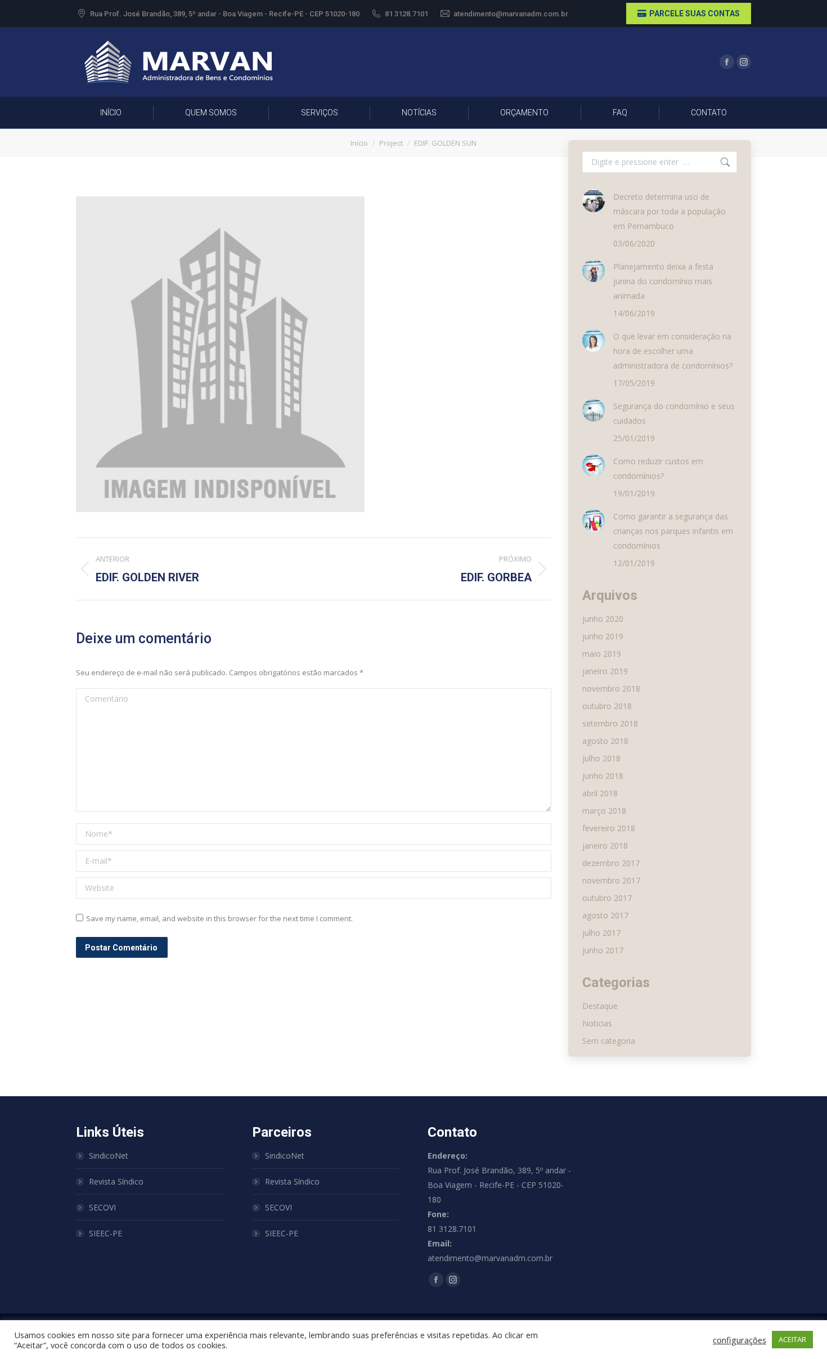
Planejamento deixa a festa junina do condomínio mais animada (663, 281)
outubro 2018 (607, 706)
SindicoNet (108, 1155)
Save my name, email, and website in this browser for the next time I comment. (219, 918)
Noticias (597, 1023)
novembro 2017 (611, 880)
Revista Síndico (116, 1181)
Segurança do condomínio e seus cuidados (674, 413)
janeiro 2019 (605, 671)
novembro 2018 (611, 688)
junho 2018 (602, 775)
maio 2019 (601, 653)
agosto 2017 (605, 915)
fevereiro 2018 (608, 828)
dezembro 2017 (611, 863)
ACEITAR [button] (792, 1339)
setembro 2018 (610, 723)
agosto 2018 (605, 740)
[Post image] (593, 201)
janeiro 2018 (605, 845)
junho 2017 (602, 950)
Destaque (600, 1006)
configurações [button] (739, 1340)
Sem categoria (608, 1040)
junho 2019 (602, 636)
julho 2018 (601, 758)
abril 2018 (600, 793)
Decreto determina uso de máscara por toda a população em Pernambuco (669, 211)
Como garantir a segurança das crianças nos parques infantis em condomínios (673, 531)
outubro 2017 (607, 897)
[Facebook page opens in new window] (727, 62)
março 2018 (604, 810)
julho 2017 (601, 932)
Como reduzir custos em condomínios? (658, 468)
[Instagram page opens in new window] (743, 62)
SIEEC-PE (105, 1233)
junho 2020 (602, 618)
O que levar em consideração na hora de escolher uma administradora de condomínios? (672, 351)
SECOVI (102, 1207)
